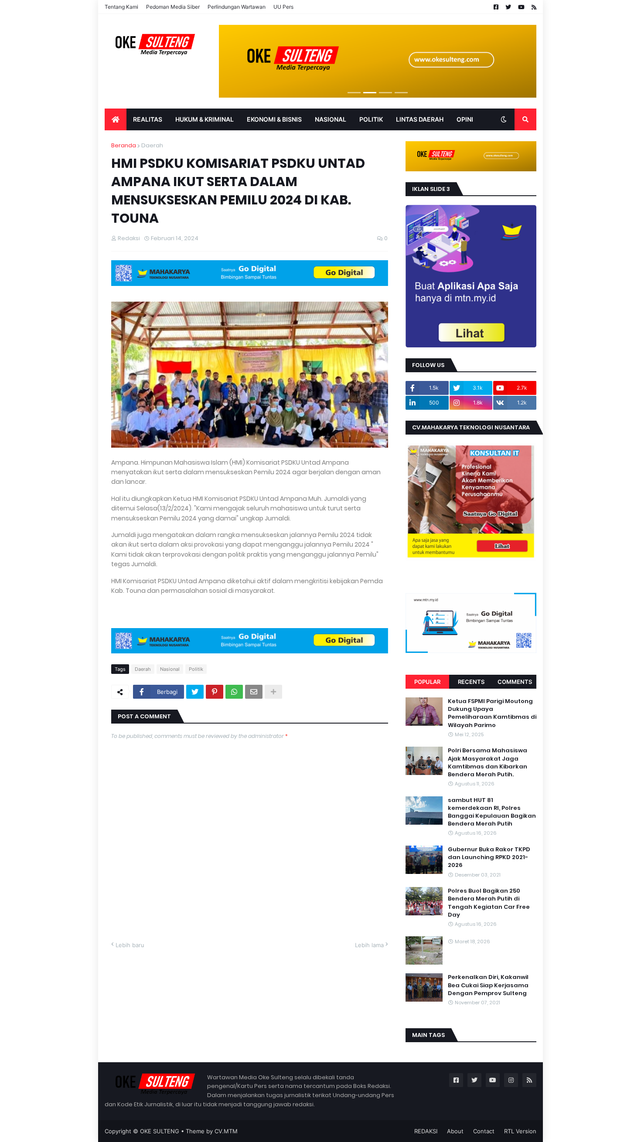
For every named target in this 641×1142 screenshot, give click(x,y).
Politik (196, 669)
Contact (483, 1131)
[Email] (254, 692)
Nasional (170, 669)
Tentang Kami (121, 6)
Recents (471, 681)
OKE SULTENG (159, 1131)
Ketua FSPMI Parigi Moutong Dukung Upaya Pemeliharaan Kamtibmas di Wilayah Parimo (492, 713)
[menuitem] (115, 119)
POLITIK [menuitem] (371, 119)
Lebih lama (369, 944)
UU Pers (283, 6)
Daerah (152, 145)
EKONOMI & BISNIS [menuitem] (274, 119)
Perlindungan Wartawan (237, 6)
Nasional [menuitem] (330, 119)
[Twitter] (195, 692)
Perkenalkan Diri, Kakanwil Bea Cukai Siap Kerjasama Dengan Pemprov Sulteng (488, 985)
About (455, 1131)
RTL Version (520, 1131)
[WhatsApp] (234, 692)
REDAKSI (425, 1131)
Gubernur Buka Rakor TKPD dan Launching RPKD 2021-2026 (489, 857)
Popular (427, 681)
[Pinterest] (214, 692)
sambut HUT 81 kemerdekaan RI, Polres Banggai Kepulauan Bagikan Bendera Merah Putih (492, 812)
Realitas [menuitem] (147, 119)
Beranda (123, 145)
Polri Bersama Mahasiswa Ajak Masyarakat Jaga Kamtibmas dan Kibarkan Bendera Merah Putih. (487, 762)
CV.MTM (226, 1131)
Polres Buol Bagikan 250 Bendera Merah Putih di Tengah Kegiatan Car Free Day (489, 903)
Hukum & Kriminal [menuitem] (204, 119)
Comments (515, 681)
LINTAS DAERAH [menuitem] (419, 119)
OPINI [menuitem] (465, 119)
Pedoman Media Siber (173, 6)
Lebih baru (130, 944)
